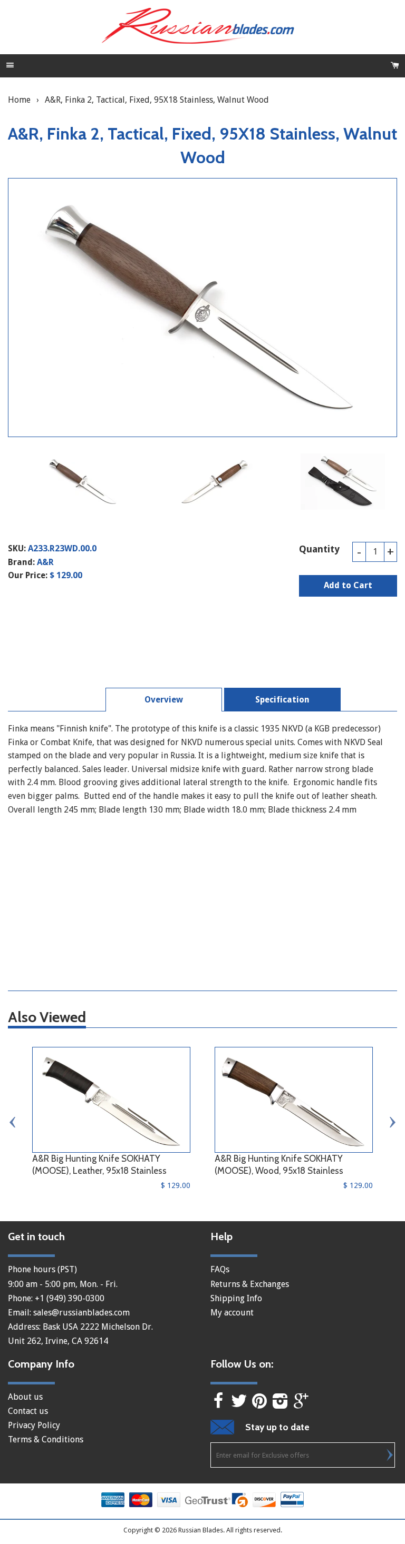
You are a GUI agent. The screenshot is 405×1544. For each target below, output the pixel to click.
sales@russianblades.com (81, 1313)
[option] (83, 481)
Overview (163, 700)
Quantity (319, 549)
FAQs (219, 1269)
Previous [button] (13, 1122)
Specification (282, 700)
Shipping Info (236, 1298)
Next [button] (392, 1122)
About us (25, 1397)
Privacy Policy (34, 1425)
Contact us (28, 1411)
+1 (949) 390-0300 (69, 1298)
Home (19, 100)
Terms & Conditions (45, 1439)
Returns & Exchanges (249, 1284)
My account (232, 1313)
